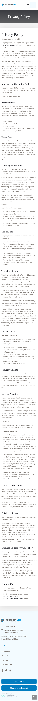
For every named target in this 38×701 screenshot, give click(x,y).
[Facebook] (2, 670)
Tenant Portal (19, 681)
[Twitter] (6, 670)
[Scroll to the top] (34, 697)
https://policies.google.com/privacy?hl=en (18, 479)
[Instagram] (10, 670)
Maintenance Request (19, 688)
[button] (33, 5)
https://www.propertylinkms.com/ (13, 45)
